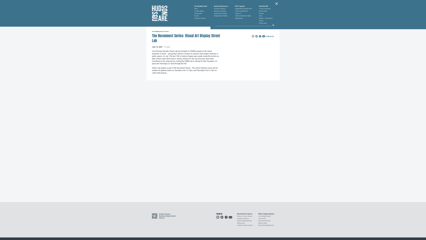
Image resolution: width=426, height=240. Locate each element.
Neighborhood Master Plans (243, 8)
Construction (198, 13)
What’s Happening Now (266, 214)
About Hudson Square (244, 214)
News (196, 8)
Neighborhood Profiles (220, 16)
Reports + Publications (266, 18)
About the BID (263, 6)
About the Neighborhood (244, 221)
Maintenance (239, 18)
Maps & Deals (262, 223)
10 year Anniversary (265, 8)
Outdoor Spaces (199, 11)
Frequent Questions (243, 218)
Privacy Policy (263, 23)
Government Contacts (220, 13)
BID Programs (240, 6)
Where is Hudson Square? (244, 216)
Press (260, 16)
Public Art (238, 13)
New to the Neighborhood (266, 225)
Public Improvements (241, 11)
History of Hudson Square (244, 225)
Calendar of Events (200, 18)
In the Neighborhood (264, 216)
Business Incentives (220, 11)
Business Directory (219, 8)
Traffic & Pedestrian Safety (243, 16)
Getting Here (241, 223)
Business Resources (221, 6)
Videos (261, 21)
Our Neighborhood (200, 6)
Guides (196, 16)
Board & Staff (263, 11)
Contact (261, 13)
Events (166, 31)
